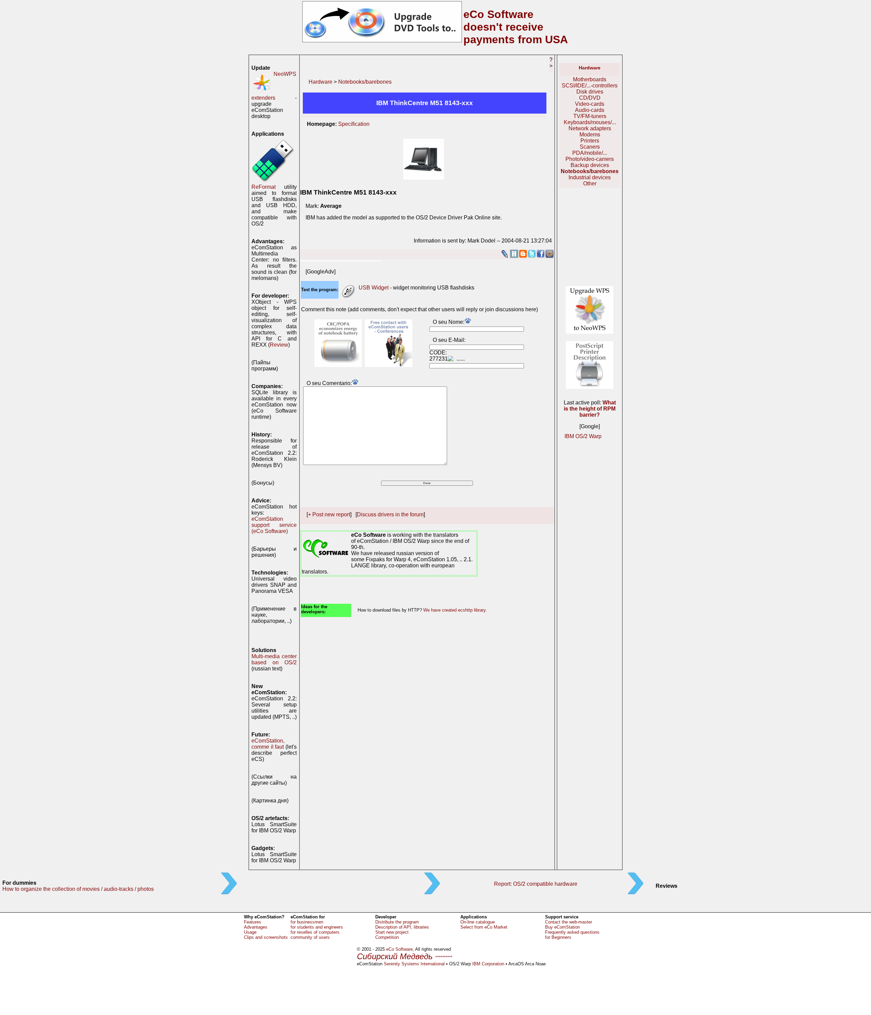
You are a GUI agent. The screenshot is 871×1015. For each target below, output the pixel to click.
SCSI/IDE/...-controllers (590, 85)
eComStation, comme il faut (267, 744)
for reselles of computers (315, 932)
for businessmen (307, 922)
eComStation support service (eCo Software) (274, 525)
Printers (589, 141)
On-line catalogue (477, 922)
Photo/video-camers (589, 159)
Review (279, 345)
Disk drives (589, 92)
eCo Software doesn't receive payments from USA (515, 27)
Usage (250, 932)
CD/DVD (590, 98)
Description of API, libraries (402, 927)
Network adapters (590, 128)
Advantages (255, 927)
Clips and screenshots (266, 937)
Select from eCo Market (483, 927)
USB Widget (374, 287)
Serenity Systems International (414, 963)
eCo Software (399, 949)
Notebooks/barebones (365, 82)
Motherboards (589, 79)
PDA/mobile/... (589, 153)
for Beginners (558, 937)
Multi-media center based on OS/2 (274, 659)
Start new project (392, 932)
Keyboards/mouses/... (590, 122)
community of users (310, 937)
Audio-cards (589, 110)
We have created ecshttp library (454, 610)
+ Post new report (329, 514)
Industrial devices (590, 177)
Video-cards (589, 104)
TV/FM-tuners (589, 116)
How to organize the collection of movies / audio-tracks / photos (78, 889)
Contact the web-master (568, 922)
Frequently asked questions (572, 932)
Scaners (590, 147)
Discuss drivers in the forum (390, 514)
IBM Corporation (488, 963)
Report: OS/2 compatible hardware (535, 884)
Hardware (320, 82)
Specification (353, 124)
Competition (387, 937)
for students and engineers (317, 927)
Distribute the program (397, 922)
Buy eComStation (562, 927)
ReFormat (263, 187)
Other (589, 183)
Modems (589, 134)
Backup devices (590, 165)
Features (252, 922)
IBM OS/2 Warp (583, 436)
